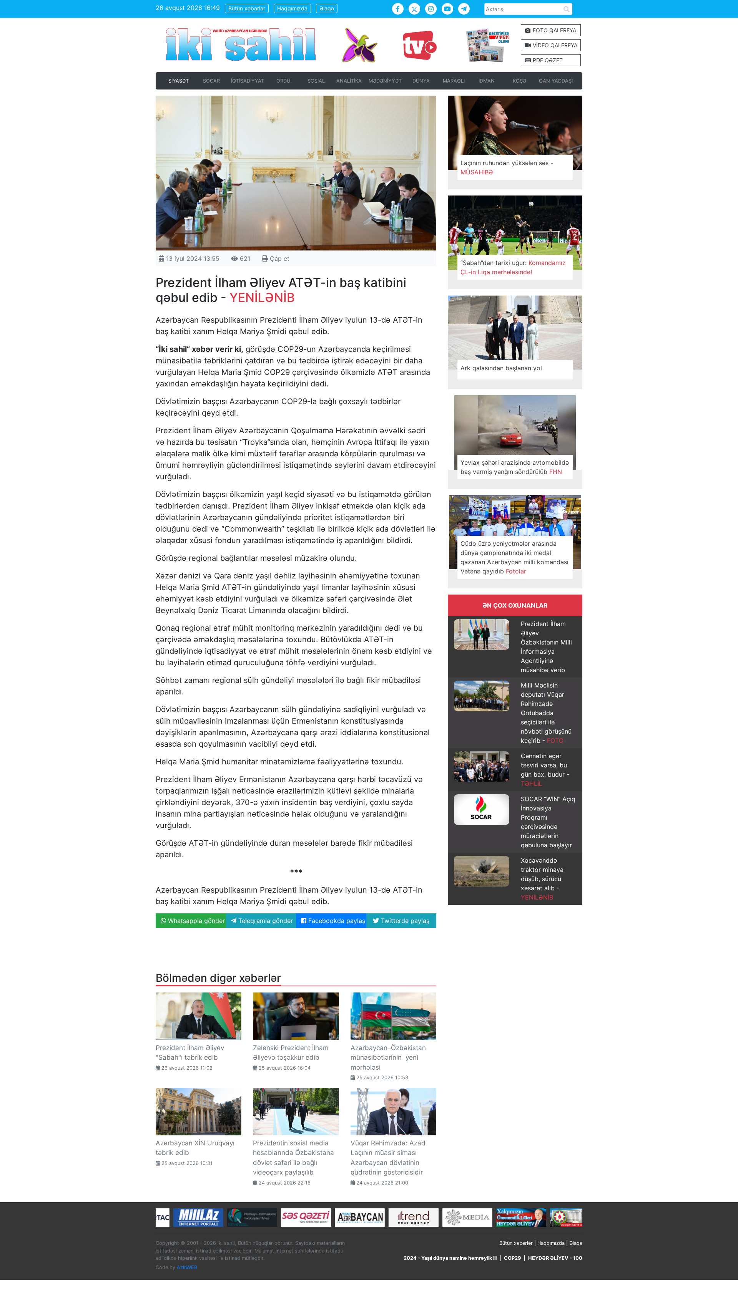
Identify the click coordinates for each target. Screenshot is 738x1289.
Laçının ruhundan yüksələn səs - (506, 167)
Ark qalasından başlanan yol (501, 368)
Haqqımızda (292, 8)
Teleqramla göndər (264, 921)
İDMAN (487, 81)
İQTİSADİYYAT (247, 81)
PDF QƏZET (547, 60)
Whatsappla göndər (195, 921)
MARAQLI (454, 81)
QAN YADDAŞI (556, 81)
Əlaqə (326, 8)
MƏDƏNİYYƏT (385, 81)
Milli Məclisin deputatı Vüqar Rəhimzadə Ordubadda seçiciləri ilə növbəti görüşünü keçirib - (546, 712)
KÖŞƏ (519, 81)
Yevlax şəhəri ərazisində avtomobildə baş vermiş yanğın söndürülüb (514, 467)
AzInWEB (187, 1267)
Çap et (278, 258)
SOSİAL (316, 81)
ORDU (283, 81)
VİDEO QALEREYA (554, 45)
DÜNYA (421, 81)
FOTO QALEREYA (553, 30)
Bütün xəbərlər (246, 8)
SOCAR (211, 81)
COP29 (512, 1258)
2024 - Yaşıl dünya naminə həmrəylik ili (450, 1258)
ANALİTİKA (349, 81)
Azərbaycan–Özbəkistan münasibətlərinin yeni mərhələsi (388, 1057)
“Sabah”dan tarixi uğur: (513, 267)
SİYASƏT (178, 81)
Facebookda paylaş (335, 921)
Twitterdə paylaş (404, 921)
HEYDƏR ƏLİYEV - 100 (555, 1258)
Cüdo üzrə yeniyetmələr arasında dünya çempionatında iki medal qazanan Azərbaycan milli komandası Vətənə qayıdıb (514, 557)
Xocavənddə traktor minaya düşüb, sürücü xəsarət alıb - (542, 879)
